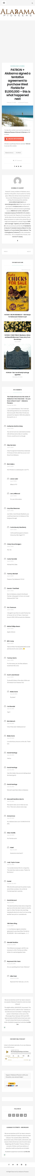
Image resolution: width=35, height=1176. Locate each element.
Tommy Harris (12, 658)
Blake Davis (14, 692)
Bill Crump (10, 641)
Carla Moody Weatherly (18, 527)
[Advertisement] (17, 38)
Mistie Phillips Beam (13, 626)
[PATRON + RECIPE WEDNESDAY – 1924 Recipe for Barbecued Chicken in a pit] (17, 290)
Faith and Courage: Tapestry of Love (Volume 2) (17, 224)
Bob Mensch (11, 721)
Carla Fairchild (12, 559)
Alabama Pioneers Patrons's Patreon (15, 132)
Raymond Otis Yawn (14, 961)
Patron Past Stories (17, 66)
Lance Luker (14, 479)
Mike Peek (13, 976)
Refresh (28, 143)
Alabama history (9, 152)
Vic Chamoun (11, 607)
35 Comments (18, 160)
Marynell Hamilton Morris (15, 799)
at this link (27, 1151)
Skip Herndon (11, 445)
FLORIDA (18, 152)
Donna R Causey (24, 102)
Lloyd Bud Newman (13, 508)
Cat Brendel (11, 706)
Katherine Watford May (15, 426)
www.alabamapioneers (16, 202)
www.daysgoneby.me (12, 204)
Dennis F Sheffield (13, 588)
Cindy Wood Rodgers (14, 544)
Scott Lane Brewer (13, 675)
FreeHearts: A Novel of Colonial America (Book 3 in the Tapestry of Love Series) (17, 228)
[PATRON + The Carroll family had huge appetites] (17, 357)
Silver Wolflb (11, 833)
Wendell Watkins (12, 942)
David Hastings (12, 753)
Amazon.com (17, 206)
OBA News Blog (12, 923)
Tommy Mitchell (12, 574)
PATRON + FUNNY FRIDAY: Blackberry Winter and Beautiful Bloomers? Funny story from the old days (17, 337)
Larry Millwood (15, 494)
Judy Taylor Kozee (13, 862)
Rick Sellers (10, 464)
